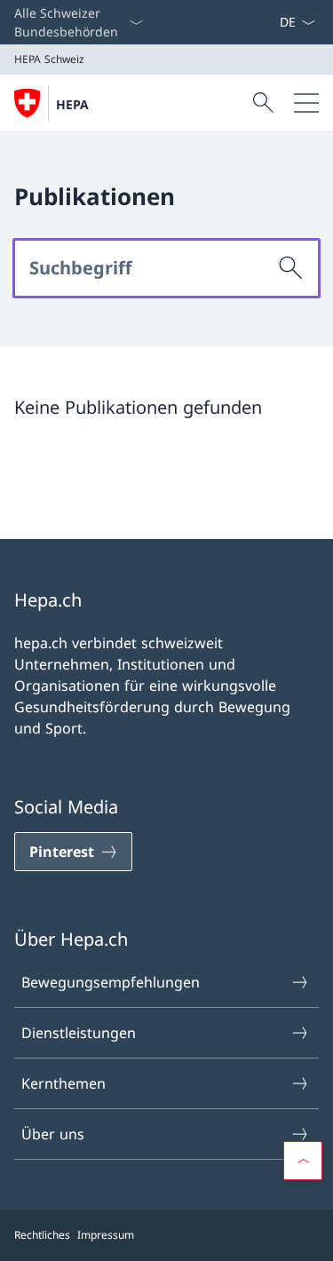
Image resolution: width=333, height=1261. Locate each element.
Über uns (52, 1134)
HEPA (72, 104)
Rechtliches (42, 1234)
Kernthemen (63, 1083)
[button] (302, 1160)
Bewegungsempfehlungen (110, 982)
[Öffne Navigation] (306, 103)
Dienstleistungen (78, 1033)
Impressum (105, 1234)
